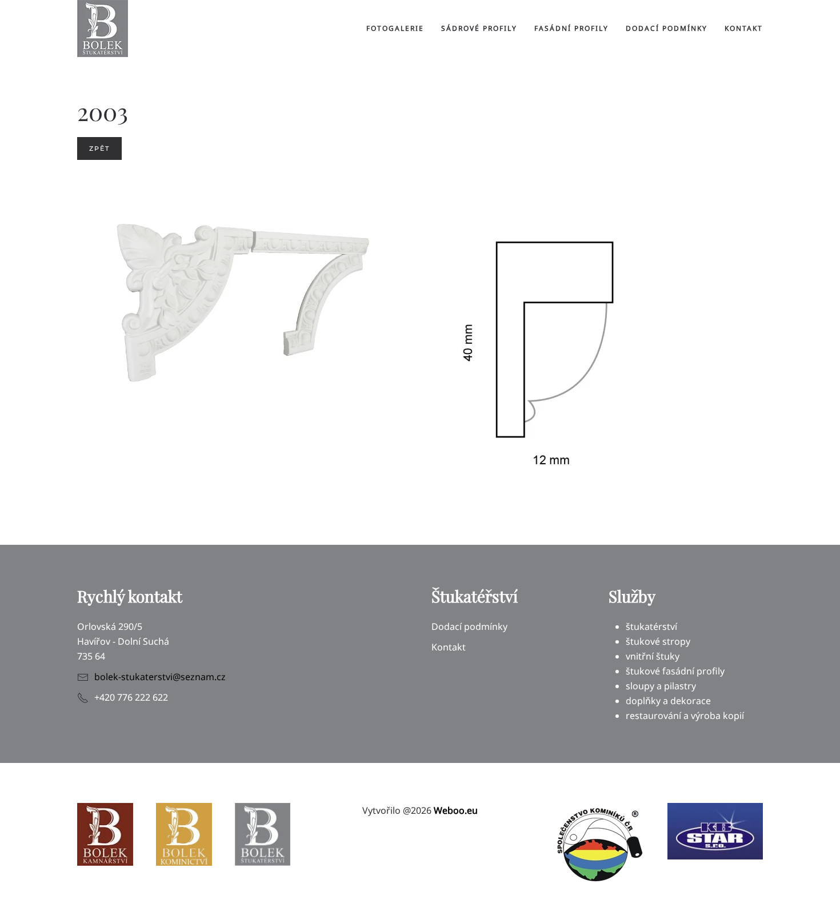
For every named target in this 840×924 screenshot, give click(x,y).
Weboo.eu (456, 810)
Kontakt (744, 28)
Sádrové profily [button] (479, 28)
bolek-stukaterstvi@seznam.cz (160, 676)
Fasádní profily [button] (571, 28)
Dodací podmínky (666, 28)
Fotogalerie (395, 28)
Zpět (99, 148)
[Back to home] (102, 28)
